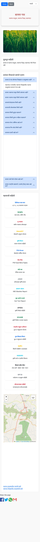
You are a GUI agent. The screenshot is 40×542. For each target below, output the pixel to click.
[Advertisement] (20, 156)
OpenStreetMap (25, 441)
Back (11, 4)
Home (4, 4)
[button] (6, 396)
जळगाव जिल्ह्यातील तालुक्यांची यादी (13, 489)
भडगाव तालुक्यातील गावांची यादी (12, 486)
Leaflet (17, 441)
